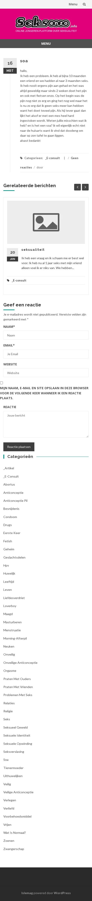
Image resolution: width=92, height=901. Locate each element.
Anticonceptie (13, 492)
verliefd (8, 808)
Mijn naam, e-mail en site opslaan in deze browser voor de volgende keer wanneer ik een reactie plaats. (44, 393)
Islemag (27, 893)
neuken (8, 646)
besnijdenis (11, 508)
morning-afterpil (15, 638)
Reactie (9, 407)
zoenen (8, 840)
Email (9, 345)
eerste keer (11, 533)
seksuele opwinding (17, 743)
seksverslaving (13, 751)
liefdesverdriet (14, 598)
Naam (9, 326)
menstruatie (12, 630)
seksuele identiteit (16, 735)
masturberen (12, 622)
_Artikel (8, 468)
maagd (8, 614)
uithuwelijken (13, 776)
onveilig (9, 654)
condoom (10, 517)
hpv (6, 565)
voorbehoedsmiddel (17, 816)
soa (5, 759)
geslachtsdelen (14, 557)
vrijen (7, 824)
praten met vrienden (18, 687)
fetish (7, 541)
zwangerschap (13, 849)
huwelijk (9, 573)
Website (10, 364)
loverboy (9, 606)
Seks (6, 719)
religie (8, 711)
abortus (9, 484)
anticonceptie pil (15, 500)
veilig (7, 784)
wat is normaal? (14, 832)
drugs (7, 525)
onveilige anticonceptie (20, 662)
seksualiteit (33, 250)
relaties (9, 703)
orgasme (9, 670)
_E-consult (52, 158)
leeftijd (8, 581)
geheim (8, 549)
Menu (73, 4)
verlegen (9, 800)
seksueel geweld (15, 727)
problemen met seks (17, 695)
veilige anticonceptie (18, 792)
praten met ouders (17, 679)
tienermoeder (13, 768)
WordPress (62, 893)
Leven (7, 589)
